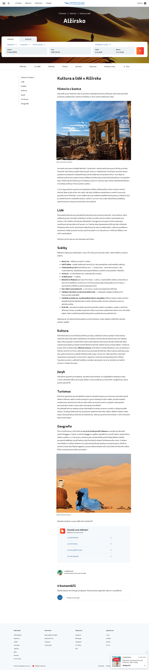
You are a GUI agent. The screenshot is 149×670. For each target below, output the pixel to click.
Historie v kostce (27, 77)
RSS (76, 649)
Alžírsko (23, 66)
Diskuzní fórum (49, 638)
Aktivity (51, 66)
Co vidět (37, 66)
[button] (12, 44)
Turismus (24, 99)
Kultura (24, 90)
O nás (107, 635)
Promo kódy (17, 659)
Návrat (118, 50)
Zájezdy (16, 649)
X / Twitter (78, 645)
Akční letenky (17, 635)
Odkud (9, 50)
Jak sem (78, 66)
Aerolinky (16, 645)
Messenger (78, 638)
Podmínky (101, 666)
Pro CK (108, 645)
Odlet (97, 50)
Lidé (23, 82)
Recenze (16, 655)
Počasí (65, 66)
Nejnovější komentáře (51, 635)
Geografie (25, 103)
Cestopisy (47, 642)
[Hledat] (9, 3)
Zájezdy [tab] (28, 39)
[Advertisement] (35, 123)
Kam (52, 50)
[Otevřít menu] (4, 3)
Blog (15, 652)
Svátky (24, 86)
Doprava (93, 66)
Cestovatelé (48, 645)
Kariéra (108, 642)
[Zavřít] (147, 652)
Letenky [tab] (10, 39)
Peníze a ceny (109, 66)
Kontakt (108, 638)
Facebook (78, 635)
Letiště (16, 642)
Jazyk (23, 95)
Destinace (17, 638)
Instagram (78, 642)
